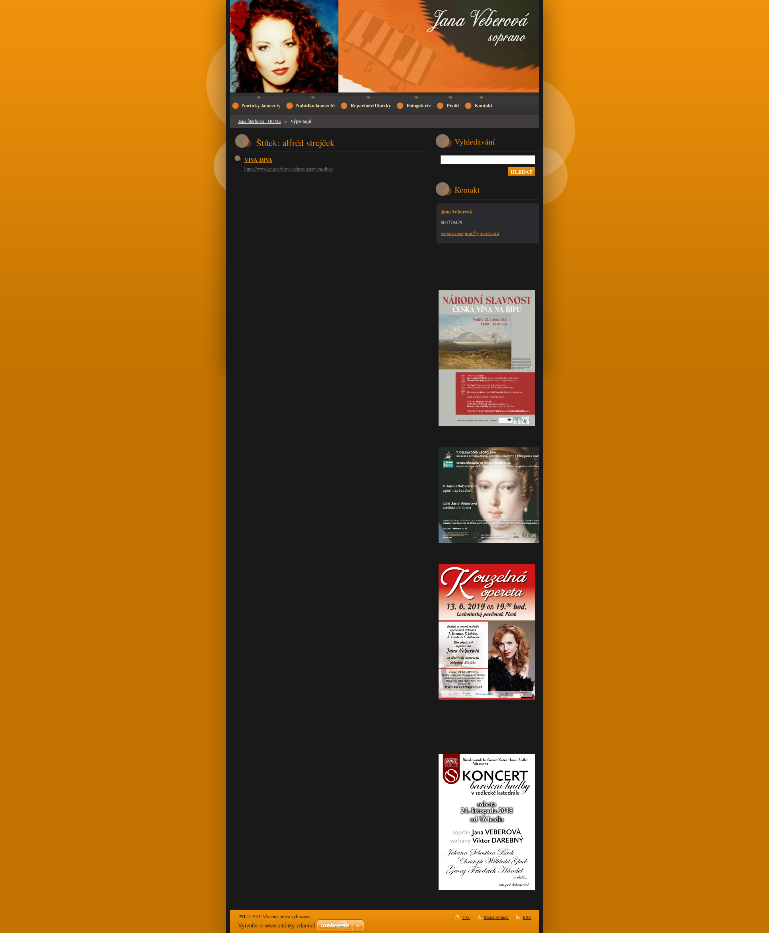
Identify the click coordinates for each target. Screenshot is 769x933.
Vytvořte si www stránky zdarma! (276, 926)
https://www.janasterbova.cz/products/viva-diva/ (288, 169)
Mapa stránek (496, 917)
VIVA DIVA (258, 159)
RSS (527, 917)
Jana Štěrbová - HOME (259, 121)
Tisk (466, 917)
